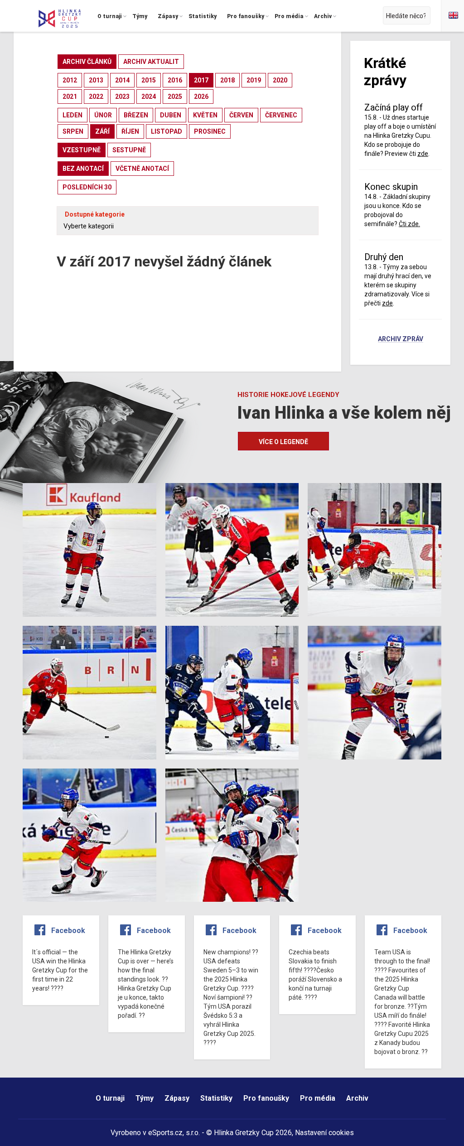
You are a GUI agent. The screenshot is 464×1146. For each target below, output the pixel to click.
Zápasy (176, 1098)
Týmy (144, 1098)
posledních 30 (87, 187)
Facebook (68, 930)
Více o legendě (283, 441)
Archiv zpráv (400, 339)
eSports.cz (165, 1132)
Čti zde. (409, 223)
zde (387, 303)
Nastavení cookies (324, 1132)
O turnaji (110, 1098)
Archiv (357, 1098)
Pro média (317, 1098)
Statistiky (216, 1098)
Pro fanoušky (266, 1098)
